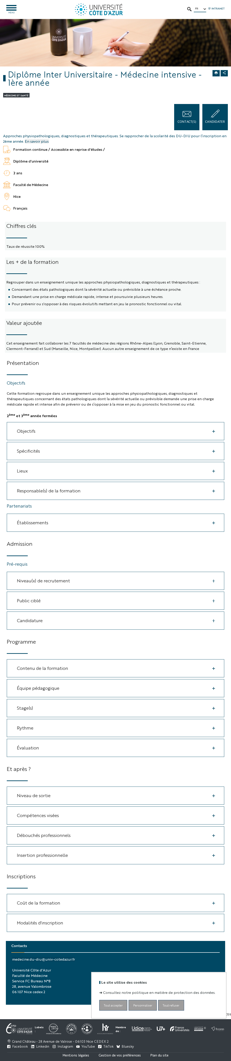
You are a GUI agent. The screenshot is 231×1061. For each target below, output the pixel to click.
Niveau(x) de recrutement (43, 580)
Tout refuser (171, 1005)
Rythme (25, 728)
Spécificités (28, 451)
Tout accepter (113, 1005)
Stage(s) (25, 708)
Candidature (30, 620)
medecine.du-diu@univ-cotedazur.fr (43, 959)
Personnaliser (142, 1005)
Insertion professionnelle (42, 855)
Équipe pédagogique (38, 688)
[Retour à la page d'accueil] (98, 9)
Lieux (22, 471)
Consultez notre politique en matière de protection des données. (159, 992)
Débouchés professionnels (44, 835)
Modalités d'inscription (40, 922)
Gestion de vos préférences (120, 1055)
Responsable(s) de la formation (49, 490)
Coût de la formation (38, 903)
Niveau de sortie (34, 795)
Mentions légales (75, 1055)
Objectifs (26, 431)
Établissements (32, 522)
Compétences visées (38, 815)
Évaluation (28, 747)
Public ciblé (29, 600)
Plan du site (159, 1055)
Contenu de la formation (42, 668)
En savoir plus (37, 141)
